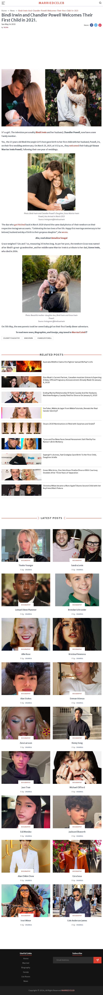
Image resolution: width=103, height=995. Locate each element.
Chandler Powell (44, 338)
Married (25, 963)
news (12, 11)
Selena (6, 27)
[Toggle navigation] (4, 3)
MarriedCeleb (51, 3)
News (25, 981)
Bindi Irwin (28, 338)
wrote (65, 232)
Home (25, 958)
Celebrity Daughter (11, 338)
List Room (25, 977)
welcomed (74, 145)
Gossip (26, 972)
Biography (25, 967)
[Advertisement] (51, 48)
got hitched (19, 224)
